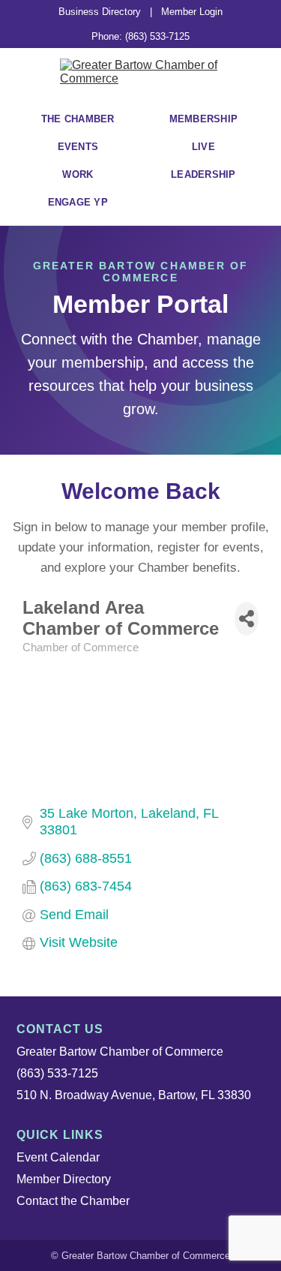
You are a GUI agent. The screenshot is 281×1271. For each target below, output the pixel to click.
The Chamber (78, 119)
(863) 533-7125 (57, 1073)
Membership (203, 119)
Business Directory (99, 11)
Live (203, 146)
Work (77, 174)
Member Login (192, 11)
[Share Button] (247, 619)
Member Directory (63, 1179)
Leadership (203, 174)
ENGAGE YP (78, 202)
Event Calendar (58, 1157)
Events (78, 146)
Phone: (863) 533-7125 (140, 36)
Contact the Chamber (73, 1200)
